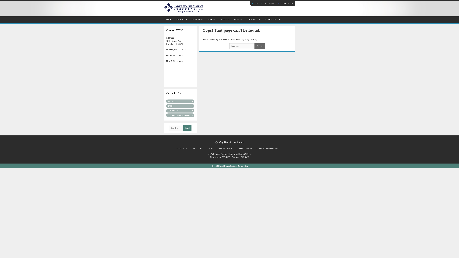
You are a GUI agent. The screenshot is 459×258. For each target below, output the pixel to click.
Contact (256, 3)
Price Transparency (286, 3)
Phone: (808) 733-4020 (220, 157)
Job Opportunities (269, 3)
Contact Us (181, 148)
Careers (223, 20)
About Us (180, 20)
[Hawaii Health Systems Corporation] (183, 12)
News (210, 20)
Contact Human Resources (179, 115)
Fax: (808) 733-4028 (240, 157)
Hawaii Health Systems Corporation (233, 166)
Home (168, 20)
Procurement (271, 20)
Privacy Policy (226, 148)
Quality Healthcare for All (229, 142)
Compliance (252, 20)
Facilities (196, 20)
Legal (236, 20)
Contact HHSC (173, 111)
